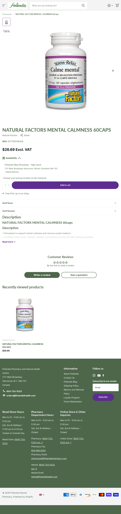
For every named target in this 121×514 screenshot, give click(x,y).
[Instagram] (94, 375)
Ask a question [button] (79, 274)
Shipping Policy (71, 385)
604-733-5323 (14, 391)
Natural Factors (9, 135)
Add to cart (65, 185)
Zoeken (83, 5)
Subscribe (103, 397)
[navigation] (6, 22)
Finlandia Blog (70, 381)
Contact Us (69, 377)
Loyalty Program (72, 397)
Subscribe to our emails (105, 381)
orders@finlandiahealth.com (21, 395)
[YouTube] (98, 375)
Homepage (7, 14)
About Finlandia (71, 373)
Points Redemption (73, 401)
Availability (11, 158)
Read (7, 242)
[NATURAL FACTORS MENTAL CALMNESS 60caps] (24, 314)
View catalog (4, 5)
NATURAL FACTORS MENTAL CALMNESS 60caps (22, 345)
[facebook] (103, 375)
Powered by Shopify (23, 496)
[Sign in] (110, 5)
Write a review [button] (42, 274)
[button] (9, 182)
